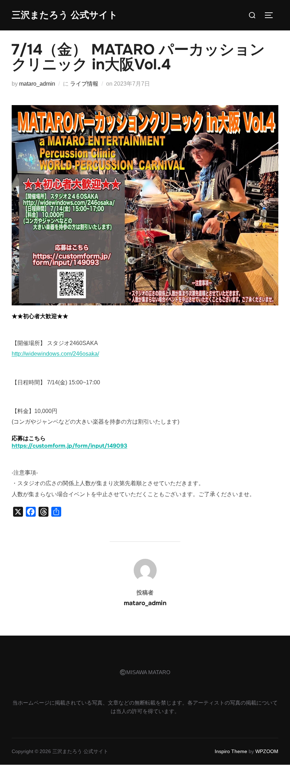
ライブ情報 (84, 84)
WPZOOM (266, 751)
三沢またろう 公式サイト (65, 15)
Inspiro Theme (231, 751)
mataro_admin (37, 84)
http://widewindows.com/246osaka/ (55, 354)
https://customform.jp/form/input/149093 (69, 445)
